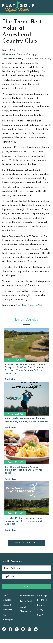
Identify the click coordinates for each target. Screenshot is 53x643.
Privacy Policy (41, 607)
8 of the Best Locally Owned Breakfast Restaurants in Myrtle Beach (23, 470)
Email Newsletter (26, 609)
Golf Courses (7, 598)
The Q (40, 615)
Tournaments (27, 596)
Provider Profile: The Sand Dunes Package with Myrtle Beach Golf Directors (24, 521)
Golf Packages (8, 617)
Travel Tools (26, 601)
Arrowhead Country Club (29, 305)
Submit (26, 586)
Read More (10, 379)
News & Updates (7, 607)
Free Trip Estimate (42, 598)
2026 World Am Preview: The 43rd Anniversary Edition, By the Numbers (26, 420)
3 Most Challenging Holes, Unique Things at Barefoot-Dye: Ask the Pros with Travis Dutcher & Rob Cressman (24, 369)
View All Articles (26, 542)
